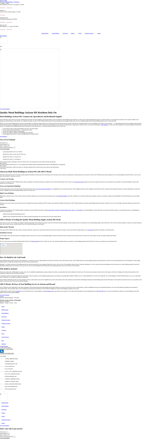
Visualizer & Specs (89, 33)
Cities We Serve (5, 337)
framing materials (64, 210)
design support (34, 241)
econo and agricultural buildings (43, 189)
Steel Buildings (55, 33)
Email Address (3, 144)
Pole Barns (65, 33)
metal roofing (51, 210)
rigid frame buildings (62, 196)
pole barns (57, 210)
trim (70, 210)
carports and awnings (79, 182)
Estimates (3, 344)
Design (99, 33)
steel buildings (104, 124)
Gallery (80, 33)
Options (73, 33)
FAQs (2, 333)
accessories (79, 210)
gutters (73, 210)
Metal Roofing (44, 33)
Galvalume (90, 230)
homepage (18, 291)
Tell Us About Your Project (6, 147)
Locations (3, 330)
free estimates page (48, 291)
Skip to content (3, 0)
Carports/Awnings (5, 320)
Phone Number (3, 146)
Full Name (2, 142)
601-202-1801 (100, 291)
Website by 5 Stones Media (6, 349)
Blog (2, 340)
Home (2, 306)
